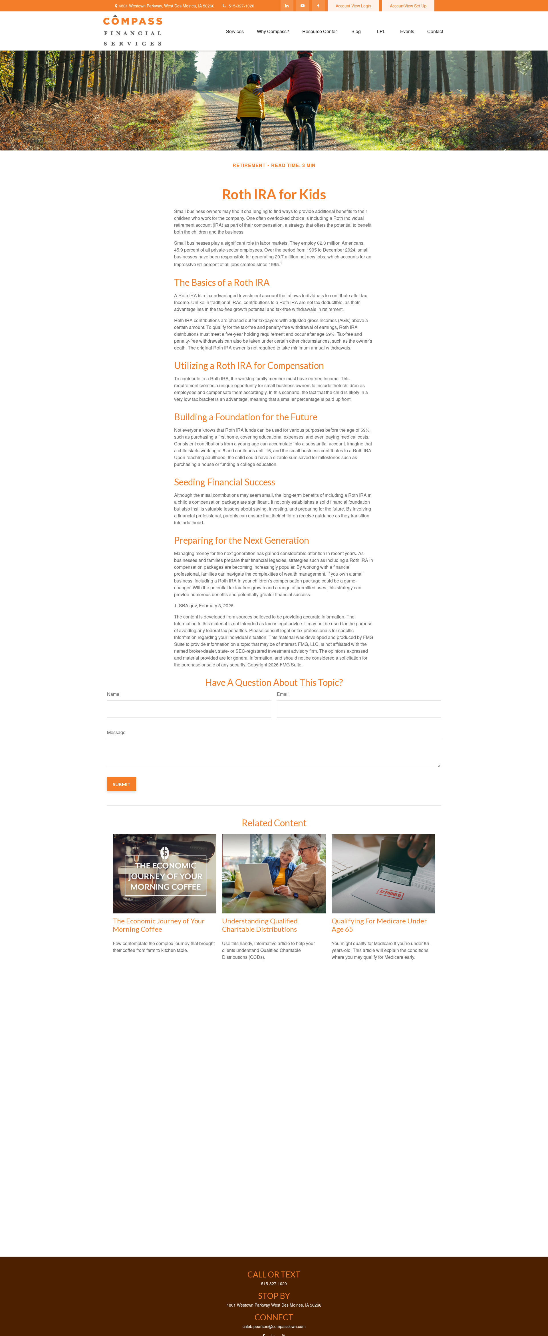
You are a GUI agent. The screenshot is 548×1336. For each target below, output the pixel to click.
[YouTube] (302, 5)
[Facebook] (318, 5)
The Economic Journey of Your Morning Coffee (159, 925)
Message (116, 732)
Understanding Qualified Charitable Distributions (260, 925)
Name (113, 694)
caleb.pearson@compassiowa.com (274, 1326)
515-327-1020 (241, 6)
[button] (235, 31)
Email (283, 694)
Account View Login (353, 6)
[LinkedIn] (287, 5)
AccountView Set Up (408, 6)
